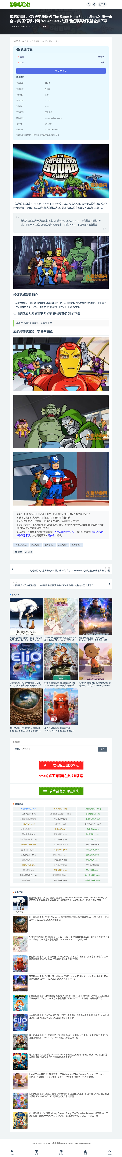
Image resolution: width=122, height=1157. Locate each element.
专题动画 (35, 41)
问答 (61, 1154)
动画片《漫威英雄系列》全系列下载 (34, 323)
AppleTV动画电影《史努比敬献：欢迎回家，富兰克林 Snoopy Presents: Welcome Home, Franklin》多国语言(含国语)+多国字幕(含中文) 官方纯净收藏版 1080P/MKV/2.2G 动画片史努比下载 (66, 1077)
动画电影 (60, 829)
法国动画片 (28, 860)
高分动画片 (76, 545)
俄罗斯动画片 (93, 819)
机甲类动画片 (28, 855)
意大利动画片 (60, 845)
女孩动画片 (60, 839)
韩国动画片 (28, 880)
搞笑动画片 (92, 845)
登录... (17, 749)
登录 (103, 4)
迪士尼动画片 (92, 875)
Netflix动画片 (28, 814)
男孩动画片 (60, 860)
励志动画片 (28, 834)
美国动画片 (63, 545)
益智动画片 (93, 860)
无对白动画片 (28, 850)
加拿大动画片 (28, 829)
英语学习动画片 (60, 875)
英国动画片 (60, 870)
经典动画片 (49, 545)
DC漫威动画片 (21, 545)
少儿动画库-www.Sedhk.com (62, 1143)
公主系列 (60, 824)
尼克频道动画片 (28, 845)
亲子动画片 (60, 819)
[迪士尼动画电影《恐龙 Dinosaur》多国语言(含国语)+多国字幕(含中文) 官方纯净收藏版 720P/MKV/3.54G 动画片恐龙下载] (26, 706)
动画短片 (92, 829)
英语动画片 (92, 870)
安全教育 (92, 839)
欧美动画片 (36, 545)
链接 (29, 552)
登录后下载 (61, 71)
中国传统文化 (93, 814)
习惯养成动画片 (28, 819)
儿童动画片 (28, 824)
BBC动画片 (60, 809)
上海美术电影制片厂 (60, 814)
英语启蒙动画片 (28, 875)
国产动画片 (93, 834)
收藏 (19, 552)
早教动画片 (92, 850)
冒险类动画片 (93, 824)
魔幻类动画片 (92, 880)
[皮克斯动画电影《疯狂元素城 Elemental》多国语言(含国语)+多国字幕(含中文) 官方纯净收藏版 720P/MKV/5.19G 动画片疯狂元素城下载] (20, 1101)
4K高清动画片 (28, 809)
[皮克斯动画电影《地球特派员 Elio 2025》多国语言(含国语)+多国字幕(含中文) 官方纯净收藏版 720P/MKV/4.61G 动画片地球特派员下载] (26, 661)
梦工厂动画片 (60, 855)
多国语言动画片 (28, 839)
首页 (26, 41)
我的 (85, 1154)
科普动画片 (28, 865)
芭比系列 (28, 870)
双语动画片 (60, 834)
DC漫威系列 (14, 26)
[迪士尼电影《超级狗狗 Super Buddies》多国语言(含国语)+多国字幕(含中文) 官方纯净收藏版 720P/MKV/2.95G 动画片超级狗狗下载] (20, 1061)
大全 (36, 1154)
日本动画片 (60, 850)
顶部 (110, 1154)
